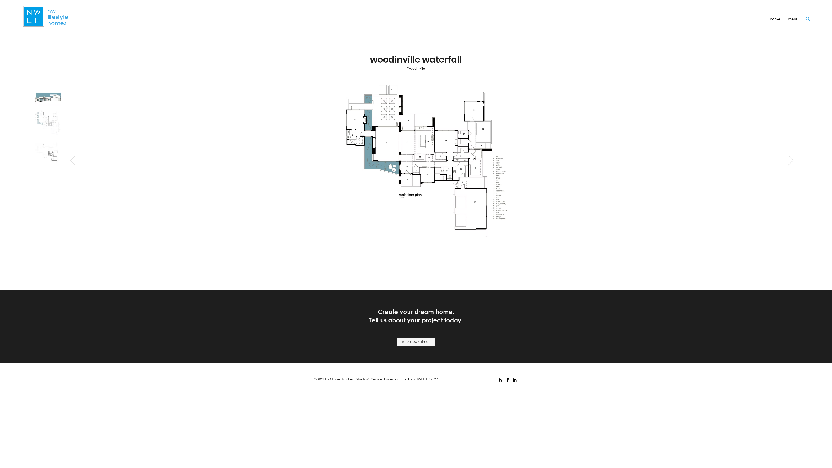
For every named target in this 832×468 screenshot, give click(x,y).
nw (51, 10)
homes (56, 22)
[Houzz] (500, 379)
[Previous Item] (73, 161)
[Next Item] (791, 161)
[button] (793, 19)
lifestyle (57, 16)
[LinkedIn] (514, 379)
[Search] (808, 18)
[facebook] (507, 379)
